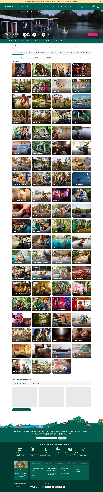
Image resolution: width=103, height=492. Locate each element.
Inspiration (40, 6)
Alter (21, 57)
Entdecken (48, 6)
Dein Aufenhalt (35, 477)
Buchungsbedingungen (49, 434)
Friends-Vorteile (50, 472)
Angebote (33, 6)
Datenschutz (78, 471)
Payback (63, 470)
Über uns (34, 470)
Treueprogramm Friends (37, 468)
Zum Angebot (73, 1)
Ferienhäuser (14, 40)
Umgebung (41, 40)
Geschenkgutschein (65, 473)
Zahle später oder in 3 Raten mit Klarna (51, 474)
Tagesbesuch (64, 472)
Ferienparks (25, 6)
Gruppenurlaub (64, 468)
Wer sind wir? (35, 466)
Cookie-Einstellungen (80, 472)
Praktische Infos (50, 40)
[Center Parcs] (10, 7)
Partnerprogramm (51, 470)
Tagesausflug (59, 40)
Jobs (33, 473)
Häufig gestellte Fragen (52, 468)
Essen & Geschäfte (32, 40)
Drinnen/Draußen (47, 57)
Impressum (78, 469)
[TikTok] (39, 487)
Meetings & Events (57, 6)
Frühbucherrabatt (70, 6)
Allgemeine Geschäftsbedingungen (81, 467)
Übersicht (7, 40)
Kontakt (48, 466)
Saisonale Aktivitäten (32, 57)
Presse (33, 475)
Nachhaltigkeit (35, 472)
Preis (14, 57)
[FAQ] (93, 6)
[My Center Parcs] (97, 6)
